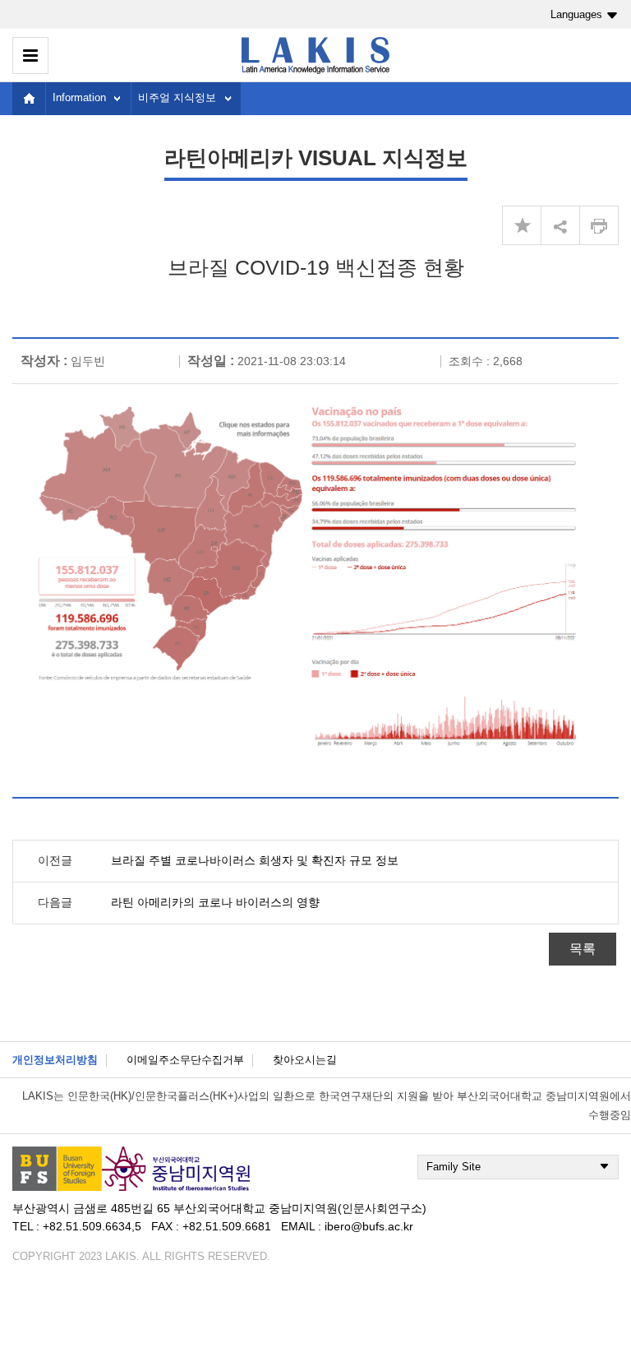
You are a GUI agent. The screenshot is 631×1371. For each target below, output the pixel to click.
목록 (582, 949)
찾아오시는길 (305, 1060)
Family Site (453, 1166)
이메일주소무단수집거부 (185, 1060)
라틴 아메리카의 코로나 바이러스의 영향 (215, 902)
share (560, 225)
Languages (576, 14)
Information (79, 97)
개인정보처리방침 (55, 1060)
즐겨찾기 (522, 225)
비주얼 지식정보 (177, 97)
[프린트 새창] (599, 225)
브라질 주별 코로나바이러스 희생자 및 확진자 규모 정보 (254, 860)
